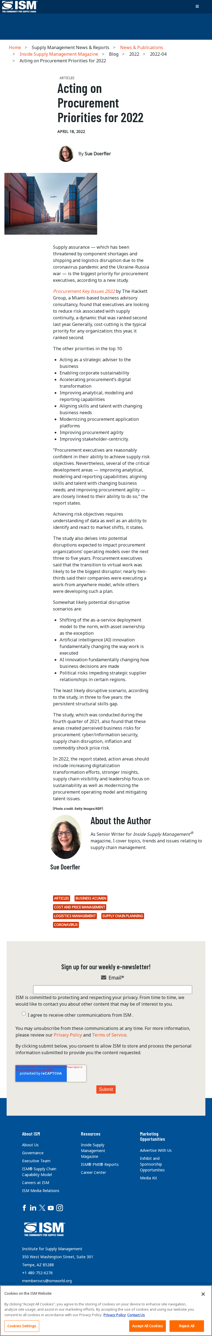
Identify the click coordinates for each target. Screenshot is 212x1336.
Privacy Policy (68, 1035)
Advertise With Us (156, 1150)
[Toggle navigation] (197, 6)
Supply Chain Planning (122, 916)
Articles (61, 898)
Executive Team (36, 1160)
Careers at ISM (35, 1182)
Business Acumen (91, 898)
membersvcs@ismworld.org (47, 1280)
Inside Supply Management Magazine (59, 54)
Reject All (186, 1325)
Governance (33, 1152)
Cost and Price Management (79, 907)
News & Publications (141, 47)
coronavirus (66, 924)
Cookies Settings (21, 1325)
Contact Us (136, 1314)
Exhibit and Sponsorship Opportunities (152, 1164)
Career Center (93, 1172)
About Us (30, 1144)
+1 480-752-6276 (37, 1272)
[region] (106, 1310)
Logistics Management (75, 916)
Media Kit (148, 1177)
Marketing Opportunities (152, 1136)
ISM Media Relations (40, 1190)
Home (15, 47)
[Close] (203, 1294)
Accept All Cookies (147, 1325)
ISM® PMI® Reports (100, 1164)
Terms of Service (109, 1035)
